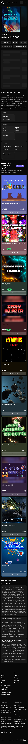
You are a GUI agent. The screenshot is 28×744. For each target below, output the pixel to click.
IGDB (21, 740)
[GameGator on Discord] (11, 732)
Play (16, 42)
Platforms (4, 124)
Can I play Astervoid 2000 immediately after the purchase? (12, 619)
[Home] (2, 2)
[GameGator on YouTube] (6, 732)
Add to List (7, 42)
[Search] (21, 2)
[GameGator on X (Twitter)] (8, 732)
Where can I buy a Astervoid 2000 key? (12, 587)
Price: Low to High (19, 46)
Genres (4, 112)
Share (24, 42)
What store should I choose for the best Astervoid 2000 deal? (12, 640)
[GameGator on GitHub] (13, 732)
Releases (4, 143)
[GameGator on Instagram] (2, 732)
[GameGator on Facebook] (4, 732)
